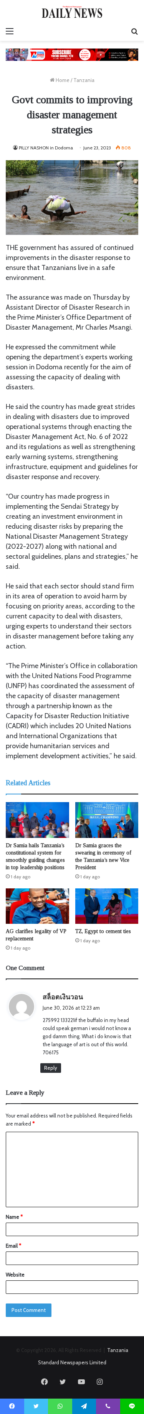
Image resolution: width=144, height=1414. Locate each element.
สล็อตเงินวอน (63, 997)
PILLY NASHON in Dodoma (46, 148)
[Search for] (134, 31)
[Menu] (9, 31)
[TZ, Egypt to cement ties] (107, 906)
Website (15, 1275)
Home (62, 80)
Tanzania (83, 80)
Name (14, 1217)
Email (13, 1246)
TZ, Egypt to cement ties (103, 931)
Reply (50, 1068)
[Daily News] (72, 11)
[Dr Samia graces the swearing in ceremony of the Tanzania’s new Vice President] (107, 820)
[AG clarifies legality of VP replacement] (37, 906)
